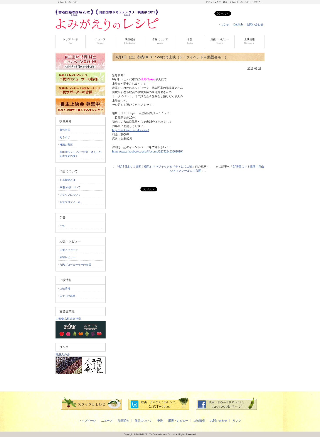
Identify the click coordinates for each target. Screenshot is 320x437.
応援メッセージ (69, 249)
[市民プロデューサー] (80, 83)
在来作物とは (67, 179)
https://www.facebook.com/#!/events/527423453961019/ (147, 151)
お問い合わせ (254, 24)
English (238, 24)
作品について (160, 41)
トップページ (70, 41)
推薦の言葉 (66, 144)
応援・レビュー (220, 41)
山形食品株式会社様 (68, 318)
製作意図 (65, 129)
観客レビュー (67, 257)
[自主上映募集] (80, 114)
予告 (190, 41)
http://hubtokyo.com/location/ (130, 130)
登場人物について (70, 187)
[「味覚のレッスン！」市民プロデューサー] (80, 97)
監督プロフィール (70, 202)
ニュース (100, 41)
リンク (225, 24)
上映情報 (249, 41)
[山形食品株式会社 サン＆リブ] (81, 337)
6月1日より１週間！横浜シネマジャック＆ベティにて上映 (155, 166)
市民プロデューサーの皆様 (75, 264)
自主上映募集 (67, 296)
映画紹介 (130, 41)
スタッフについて (70, 194)
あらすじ (65, 137)
